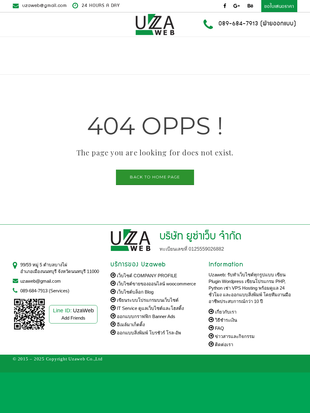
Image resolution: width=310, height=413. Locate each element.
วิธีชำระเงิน (225, 320)
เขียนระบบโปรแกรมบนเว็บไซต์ (147, 300)
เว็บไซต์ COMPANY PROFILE (146, 275)
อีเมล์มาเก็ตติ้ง (130, 324)
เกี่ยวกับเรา (225, 311)
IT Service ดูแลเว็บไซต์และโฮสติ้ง (150, 308)
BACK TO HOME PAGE (155, 176)
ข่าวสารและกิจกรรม (234, 336)
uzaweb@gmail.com (44, 5)
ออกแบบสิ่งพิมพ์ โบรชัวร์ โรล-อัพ (148, 332)
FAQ (219, 328)
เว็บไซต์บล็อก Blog (134, 291)
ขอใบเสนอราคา (279, 6)
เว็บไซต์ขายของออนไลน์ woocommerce (156, 283)
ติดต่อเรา (223, 344)
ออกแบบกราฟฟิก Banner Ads (145, 316)
